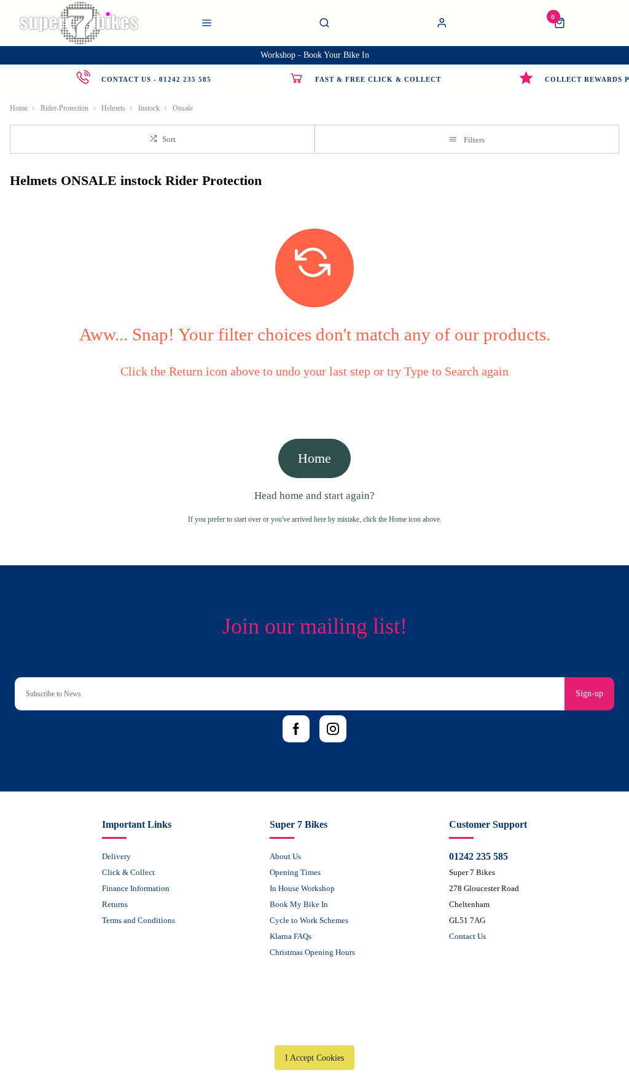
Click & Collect (128, 872)
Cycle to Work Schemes (309, 920)
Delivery (116, 856)
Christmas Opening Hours (312, 952)
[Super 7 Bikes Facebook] (296, 728)
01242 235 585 (478, 856)
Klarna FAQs (290, 936)
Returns (115, 904)
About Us (285, 856)
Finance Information (136, 888)
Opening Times (295, 872)
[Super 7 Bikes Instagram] (332, 728)
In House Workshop (302, 888)
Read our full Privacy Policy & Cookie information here (314, 1029)
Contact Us (467, 936)
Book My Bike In (299, 904)
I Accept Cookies (314, 1058)
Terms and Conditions (138, 920)
